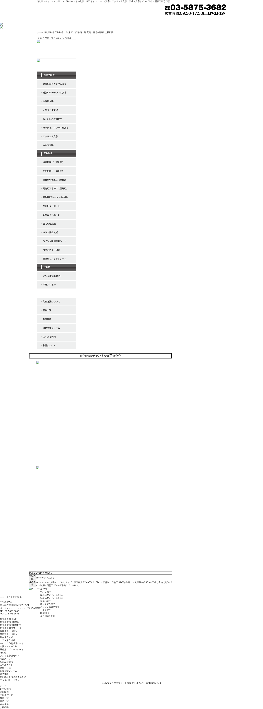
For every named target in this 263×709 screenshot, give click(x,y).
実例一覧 (91, 32)
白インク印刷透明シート (12, 643)
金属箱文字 (45, 601)
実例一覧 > (50, 38)
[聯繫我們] (38, 588)
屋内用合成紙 (6, 637)
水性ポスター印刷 (8, 646)
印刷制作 (59, 32)
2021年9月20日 (63, 38)
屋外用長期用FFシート (11, 628)
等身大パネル (6, 658)
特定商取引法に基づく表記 (13, 677)
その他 (3, 652)
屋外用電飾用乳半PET (10, 625)
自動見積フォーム (8, 671)
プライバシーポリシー (10, 680)
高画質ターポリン (8, 634)
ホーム (40, 32)
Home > (41, 38)
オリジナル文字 (47, 604)
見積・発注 (5, 668)
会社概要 (109, 32)
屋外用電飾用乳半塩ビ (10, 622)
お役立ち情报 (6, 661)
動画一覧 (81, 32)
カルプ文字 (45, 610)
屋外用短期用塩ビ (48, 616)
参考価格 (100, 32)
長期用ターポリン (8, 631)
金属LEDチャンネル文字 (52, 594)
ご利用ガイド (70, 32)
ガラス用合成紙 (7, 640)
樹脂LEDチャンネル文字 (52, 598)
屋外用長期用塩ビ (8, 619)
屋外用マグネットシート (12, 649)
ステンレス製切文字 (50, 607)
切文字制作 (49, 32)
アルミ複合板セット (9, 655)
